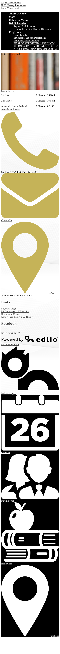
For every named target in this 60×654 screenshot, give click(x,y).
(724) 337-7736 (8, 171)
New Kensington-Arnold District (17, 317)
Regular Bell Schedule (24, 26)
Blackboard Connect (11, 314)
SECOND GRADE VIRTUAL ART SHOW (36, 46)
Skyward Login (8, 308)
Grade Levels (20, 35)
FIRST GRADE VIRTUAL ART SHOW (34, 43)
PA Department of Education (15, 311)
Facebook (8, 323)
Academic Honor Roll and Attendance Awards (14, 108)
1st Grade (6, 95)
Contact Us (6, 220)
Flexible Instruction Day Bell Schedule (32, 29)
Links (5, 302)
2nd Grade (6, 100)
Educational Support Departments (30, 37)
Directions (54, 636)
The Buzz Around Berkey (26, 40)
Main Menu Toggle (10, 8)
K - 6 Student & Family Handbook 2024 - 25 (35, 49)
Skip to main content (11, 2)
